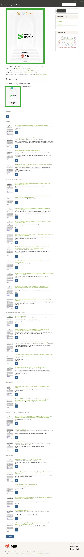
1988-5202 (10, 549)
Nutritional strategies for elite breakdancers (26, 485)
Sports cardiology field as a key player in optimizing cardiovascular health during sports (33, 472)
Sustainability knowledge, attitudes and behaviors (32, 152)
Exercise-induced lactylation (32, 511)
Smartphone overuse (33, 318)
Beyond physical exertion (33, 443)
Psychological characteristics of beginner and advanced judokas (31, 125)
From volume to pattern (34, 430)
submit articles (28, 72)
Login (82, 1)
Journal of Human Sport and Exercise (10, 5)
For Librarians (60, 26)
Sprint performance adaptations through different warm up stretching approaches (33, 299)
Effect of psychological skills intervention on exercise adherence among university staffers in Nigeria (33, 165)
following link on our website (41, 74)
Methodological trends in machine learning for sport (28, 460)
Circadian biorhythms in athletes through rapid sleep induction (31, 368)
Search (78, 4)
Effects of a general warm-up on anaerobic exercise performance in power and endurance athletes (34, 274)
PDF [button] (7, 116)
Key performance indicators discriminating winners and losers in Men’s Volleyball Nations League (33, 183)
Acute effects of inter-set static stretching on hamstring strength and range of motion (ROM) (32, 209)
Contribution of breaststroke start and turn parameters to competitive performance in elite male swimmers (33, 196)
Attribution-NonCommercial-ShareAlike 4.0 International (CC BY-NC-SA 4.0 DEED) (32, 553)
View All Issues (10, 536)
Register (76, 1)
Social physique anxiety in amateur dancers (29, 138)
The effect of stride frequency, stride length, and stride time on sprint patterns (32, 386)
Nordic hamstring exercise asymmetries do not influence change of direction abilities (32, 261)
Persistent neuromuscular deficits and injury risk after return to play (34, 342)
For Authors (59, 24)
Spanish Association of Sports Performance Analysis (35, 66)
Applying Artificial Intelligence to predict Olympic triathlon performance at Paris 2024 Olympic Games (34, 234)
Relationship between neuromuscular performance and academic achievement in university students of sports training (32, 329)
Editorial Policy (31, 70)
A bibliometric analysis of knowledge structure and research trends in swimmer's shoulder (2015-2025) (32, 523)
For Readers (59, 21)
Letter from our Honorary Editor (22, 68)
